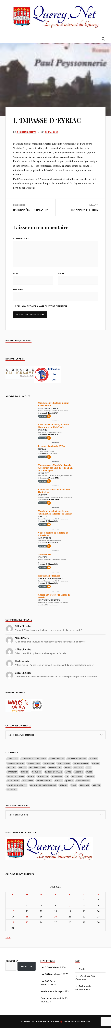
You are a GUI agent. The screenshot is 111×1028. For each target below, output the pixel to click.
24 (12, 922)
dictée (22, 767)
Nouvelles (43, 776)
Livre (68, 772)
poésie (58, 781)
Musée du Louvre (16, 776)
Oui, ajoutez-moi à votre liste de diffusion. (41, 306)
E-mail (62, 273)
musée (89, 772)
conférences (64, 763)
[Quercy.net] (55, 26)
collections (34, 763)
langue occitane (53, 772)
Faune (68, 767)
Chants (93, 759)
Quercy (69, 781)
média (31, 776)
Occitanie (77, 776)
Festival (78, 767)
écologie (12, 789)
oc (67, 776)
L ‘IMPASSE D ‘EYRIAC (47, 120)
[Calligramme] (19, 378)
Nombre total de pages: (52, 991)
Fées (89, 767)
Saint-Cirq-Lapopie (17, 785)
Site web (18, 289)
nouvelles (57, 776)
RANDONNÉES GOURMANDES (30, 209)
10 (12, 911)
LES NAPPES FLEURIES (84, 209)
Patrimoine (13, 781)
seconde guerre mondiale (43, 785)
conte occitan (81, 763)
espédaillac (55, 767)
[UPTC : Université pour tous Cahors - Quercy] (18, 711)
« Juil (7, 937)
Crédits (82, 969)
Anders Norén (82, 1021)
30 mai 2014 (51, 132)
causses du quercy (76, 759)
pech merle (28, 781)
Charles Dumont (16, 763)
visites (96, 785)
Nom (16, 273)
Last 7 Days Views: (50, 967)
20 (55, 916)
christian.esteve (26, 132)
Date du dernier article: (52, 998)
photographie (44, 781)
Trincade (84, 785)
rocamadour (83, 781)
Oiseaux (90, 776)
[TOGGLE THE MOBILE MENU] (7, 39)
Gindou (24, 772)
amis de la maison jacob (33, 759)
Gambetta (12, 772)
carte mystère (56, 759)
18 (27, 916)
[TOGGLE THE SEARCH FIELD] (103, 39)
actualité (13, 759)
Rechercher (11, 960)
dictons (12, 767)
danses (95, 763)
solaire (63, 785)
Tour (73, 785)
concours (49, 763)
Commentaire (21, 238)
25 (27, 922)
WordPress (53, 1021)
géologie (36, 772)
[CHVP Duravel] (36, 709)
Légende (79, 772)
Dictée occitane (37, 767)
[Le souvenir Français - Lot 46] (47, 381)
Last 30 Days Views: (50, 974)
